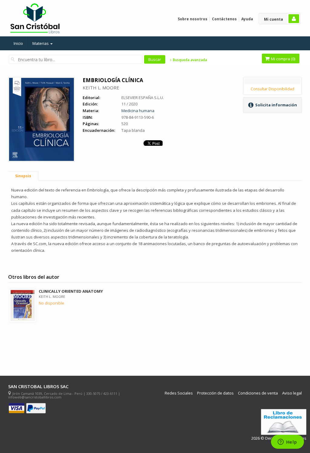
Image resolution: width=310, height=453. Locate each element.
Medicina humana (137, 110)
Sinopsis (23, 175)
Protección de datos (215, 393)
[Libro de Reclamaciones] (283, 422)
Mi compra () (282, 59)
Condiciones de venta (258, 393)
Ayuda (247, 19)
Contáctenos (224, 19)
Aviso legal (292, 393)
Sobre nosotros (192, 19)
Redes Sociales (179, 393)
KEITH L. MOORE (101, 88)
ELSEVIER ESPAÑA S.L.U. (142, 97)
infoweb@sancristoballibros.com (34, 397)
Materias (41, 43)
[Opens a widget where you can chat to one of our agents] (287, 442)
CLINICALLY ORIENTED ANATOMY (71, 291)
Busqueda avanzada (189, 60)
